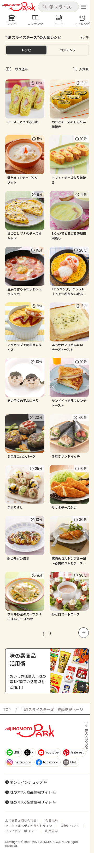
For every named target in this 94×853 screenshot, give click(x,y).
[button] (58, 7)
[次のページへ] (83, 632)
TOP (7, 709)
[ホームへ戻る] (18, 6)
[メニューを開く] (83, 6)
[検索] (44, 7)
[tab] (68, 50)
